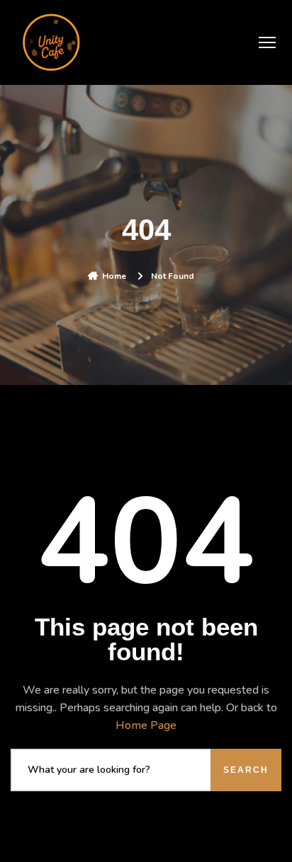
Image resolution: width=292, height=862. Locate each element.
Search (246, 770)
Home (114, 276)
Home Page (146, 725)
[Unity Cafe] (53, 42)
